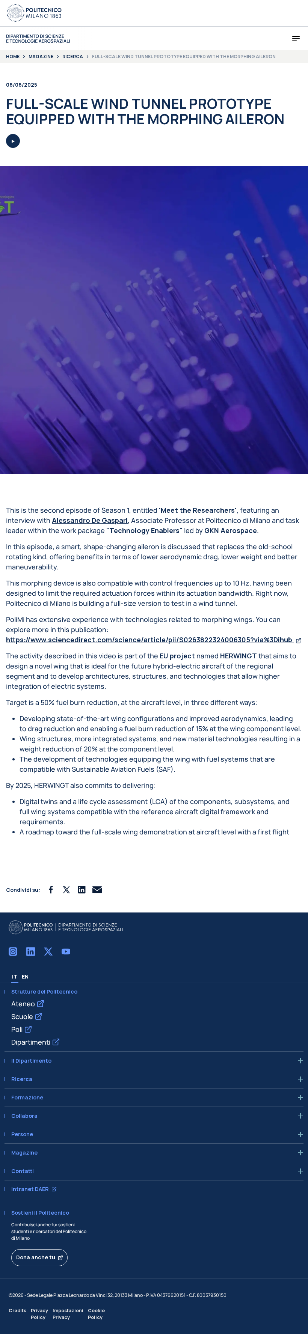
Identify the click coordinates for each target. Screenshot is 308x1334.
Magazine (41, 56)
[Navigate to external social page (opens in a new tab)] (13, 951)
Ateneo (23, 1003)
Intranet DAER (30, 1189)
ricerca (21, 1079)
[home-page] (38, 38)
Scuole (22, 1016)
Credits (17, 1310)
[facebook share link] (51, 889)
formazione (27, 1098)
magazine (24, 1153)
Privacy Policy (39, 1313)
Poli (17, 1029)
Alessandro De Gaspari (90, 520)
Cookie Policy (96, 1313)
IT (14, 976)
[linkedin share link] (81, 889)
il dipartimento (31, 1061)
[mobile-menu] (296, 38)
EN (25, 976)
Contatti (22, 1171)
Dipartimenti (30, 1042)
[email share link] (97, 889)
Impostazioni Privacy (68, 1313)
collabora (24, 1116)
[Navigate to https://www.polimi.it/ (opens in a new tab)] (34, 13)
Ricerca (72, 56)
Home (13, 56)
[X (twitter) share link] (66, 889)
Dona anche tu (35, 1257)
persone (22, 1134)
